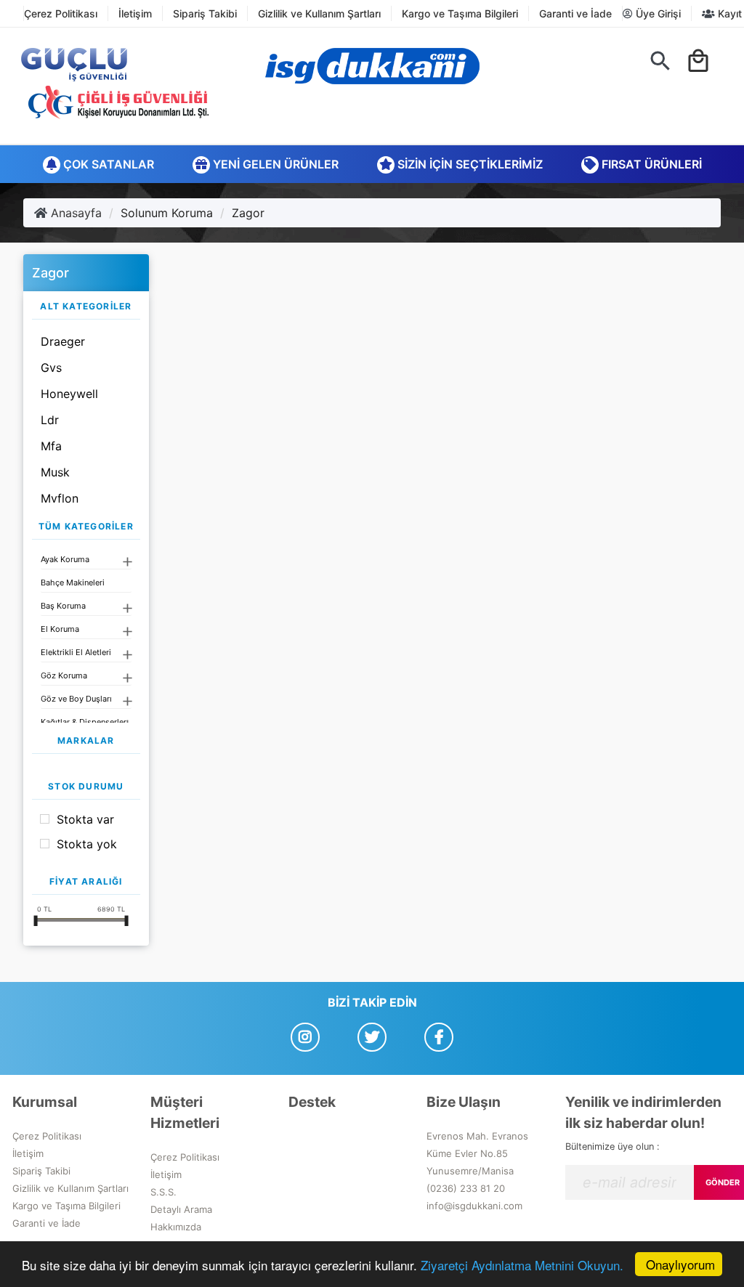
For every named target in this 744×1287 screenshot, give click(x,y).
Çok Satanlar (107, 164)
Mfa (51, 446)
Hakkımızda (175, 1227)
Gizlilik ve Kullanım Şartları (319, 13)
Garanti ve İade (575, 13)
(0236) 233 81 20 (465, 1188)
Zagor (248, 213)
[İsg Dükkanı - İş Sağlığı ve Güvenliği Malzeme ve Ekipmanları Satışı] (372, 66)
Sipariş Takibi (205, 13)
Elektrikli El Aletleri (76, 652)
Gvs (51, 367)
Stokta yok (87, 844)
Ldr (50, 420)
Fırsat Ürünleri (650, 164)
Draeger (63, 341)
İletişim (135, 13)
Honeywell (69, 393)
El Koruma (60, 629)
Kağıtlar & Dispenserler (83, 722)
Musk (55, 472)
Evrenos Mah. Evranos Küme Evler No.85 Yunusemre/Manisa (477, 1153)
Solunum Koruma (167, 213)
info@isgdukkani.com (474, 1205)
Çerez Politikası (60, 13)
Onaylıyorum (680, 1264)
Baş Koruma (63, 606)
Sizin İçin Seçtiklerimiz (469, 164)
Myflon (59, 498)
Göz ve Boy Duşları (76, 699)
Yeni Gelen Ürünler (274, 164)
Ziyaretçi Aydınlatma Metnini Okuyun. (522, 1265)
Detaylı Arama (181, 1209)
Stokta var (85, 819)
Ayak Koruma (65, 559)
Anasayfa (74, 213)
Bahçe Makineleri (73, 582)
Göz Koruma (64, 675)
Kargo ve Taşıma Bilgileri (460, 13)
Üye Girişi (657, 13)
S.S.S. (163, 1192)
